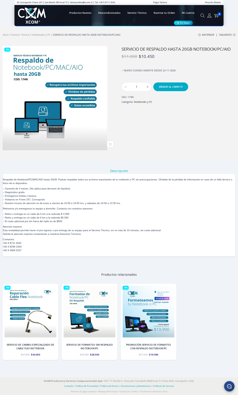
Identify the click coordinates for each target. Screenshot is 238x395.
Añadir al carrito (171, 86)
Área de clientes (213, 2)
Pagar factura (160, 2)
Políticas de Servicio (163, 386)
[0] (216, 16)
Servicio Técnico (20, 34)
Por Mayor (183, 22)
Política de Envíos (109, 386)
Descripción (119, 171)
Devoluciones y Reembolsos (136, 386)
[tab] (119, 170)
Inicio (6, 34)
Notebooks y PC (41, 34)
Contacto (68, 386)
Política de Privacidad (87, 386)
